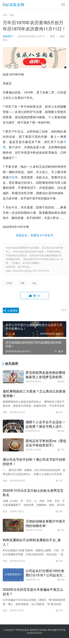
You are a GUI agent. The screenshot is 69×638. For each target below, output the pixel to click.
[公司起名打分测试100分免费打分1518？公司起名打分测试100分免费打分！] (13, 574)
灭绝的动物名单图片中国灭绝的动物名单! (45, 523)
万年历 (9, 283)
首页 (5, 14)
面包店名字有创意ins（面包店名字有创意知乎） (46, 442)
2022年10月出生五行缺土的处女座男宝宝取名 (33, 492)
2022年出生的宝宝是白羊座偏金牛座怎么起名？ (33, 591)
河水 (12, 177)
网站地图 (52, 629)
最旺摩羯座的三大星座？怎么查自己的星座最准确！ (34, 393)
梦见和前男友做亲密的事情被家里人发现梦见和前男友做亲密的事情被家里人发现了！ (45, 374)
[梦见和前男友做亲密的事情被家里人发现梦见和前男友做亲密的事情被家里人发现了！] (13, 376)
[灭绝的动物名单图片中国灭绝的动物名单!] (13, 525)
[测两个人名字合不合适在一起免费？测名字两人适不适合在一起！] (13, 426)
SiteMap (43, 629)
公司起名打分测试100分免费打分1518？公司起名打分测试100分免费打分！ (46, 572)
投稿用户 (8, 36)
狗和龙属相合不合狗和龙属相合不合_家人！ (32, 542)
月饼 (22, 283)
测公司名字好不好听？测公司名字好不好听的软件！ (34, 461)
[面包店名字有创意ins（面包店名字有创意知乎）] (13, 444)
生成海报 (11, 310)
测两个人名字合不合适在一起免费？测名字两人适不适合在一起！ (45, 424)
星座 (52, 36)
